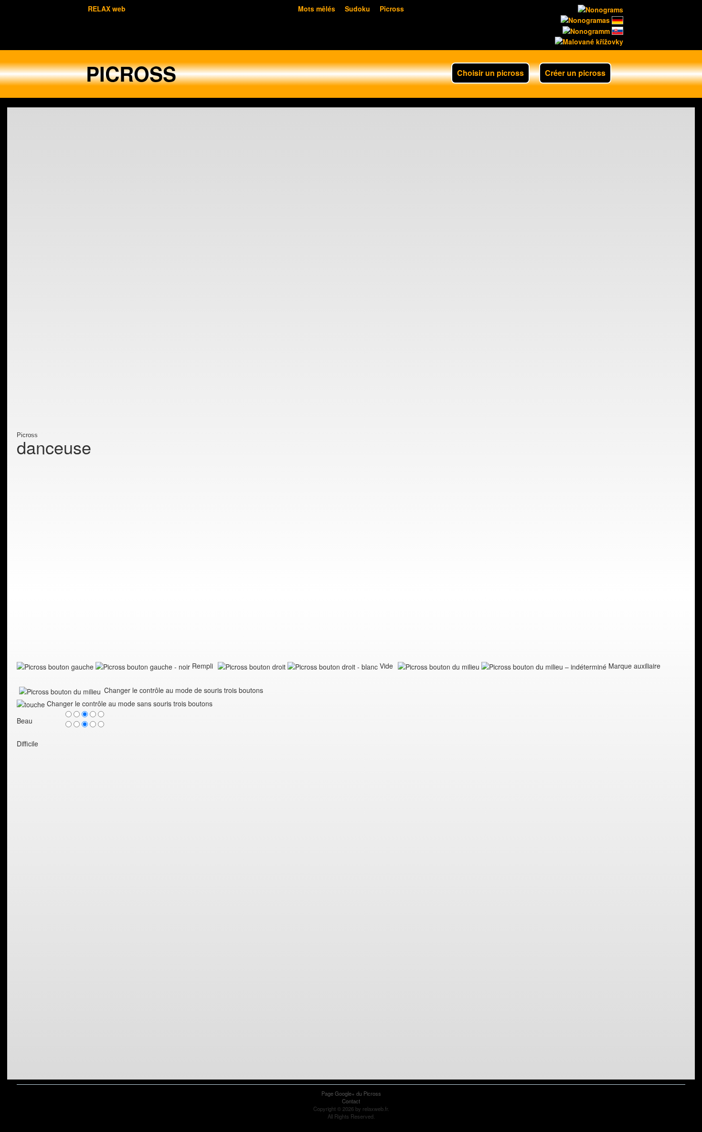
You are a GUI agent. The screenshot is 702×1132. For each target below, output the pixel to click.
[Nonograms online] (599, 8)
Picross (392, 8)
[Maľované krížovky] (616, 29)
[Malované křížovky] (588, 40)
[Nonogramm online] (616, 19)
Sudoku (357, 8)
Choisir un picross (490, 72)
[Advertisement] (55, 289)
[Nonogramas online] (584, 19)
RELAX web (107, 8)
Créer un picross (575, 72)
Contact (351, 1101)
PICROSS (131, 73)
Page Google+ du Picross (351, 1093)
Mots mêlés (316, 8)
